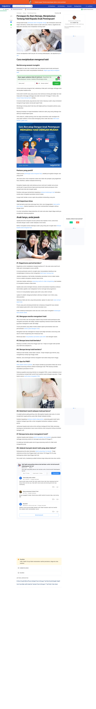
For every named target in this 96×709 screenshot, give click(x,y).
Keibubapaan (19, 13)
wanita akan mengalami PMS (32, 376)
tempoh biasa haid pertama (24, 98)
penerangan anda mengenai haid (33, 173)
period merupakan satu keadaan (42, 437)
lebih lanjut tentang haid (46, 273)
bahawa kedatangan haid (48, 192)
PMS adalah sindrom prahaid (24, 364)
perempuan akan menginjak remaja (37, 22)
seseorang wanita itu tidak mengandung (43, 281)
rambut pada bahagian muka (32, 328)
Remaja (24, 13)
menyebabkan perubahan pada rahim (36, 336)
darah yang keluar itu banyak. (43, 451)
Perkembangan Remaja (31, 13)
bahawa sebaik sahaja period (35, 419)
